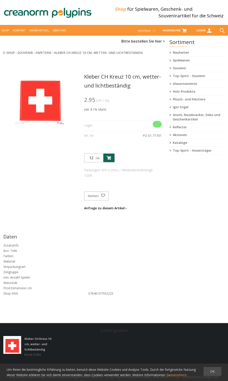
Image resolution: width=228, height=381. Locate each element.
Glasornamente (185, 83)
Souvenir (179, 68)
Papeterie (44, 53)
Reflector (180, 127)
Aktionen (180, 135)
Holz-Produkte (184, 91)
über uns (59, 30)
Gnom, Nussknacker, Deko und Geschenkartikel (196, 117)
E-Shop (9, 53)
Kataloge (180, 143)
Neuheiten (181, 52)
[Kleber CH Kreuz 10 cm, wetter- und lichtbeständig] (12, 345)
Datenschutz (177, 375)
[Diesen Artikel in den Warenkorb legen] (108, 158)
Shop (5, 30)
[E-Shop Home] (48, 12)
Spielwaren (181, 60)
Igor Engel (180, 107)
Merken (94, 196)
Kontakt (19, 30)
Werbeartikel (39, 30)
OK (212, 371)
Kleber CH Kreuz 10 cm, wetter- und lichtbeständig (98, 53)
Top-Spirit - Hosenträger (192, 150)
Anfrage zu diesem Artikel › (105, 208)
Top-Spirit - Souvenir (189, 76)
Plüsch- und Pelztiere (189, 99)
